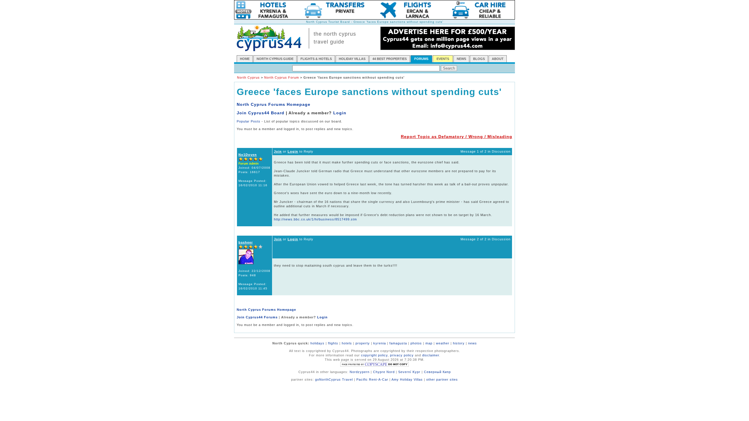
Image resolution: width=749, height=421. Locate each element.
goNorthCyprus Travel (334, 379)
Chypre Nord (384, 372)
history (459, 343)
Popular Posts (248, 121)
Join (278, 151)
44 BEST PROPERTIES (389, 59)
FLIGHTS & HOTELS (316, 59)
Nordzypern (360, 372)
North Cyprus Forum (281, 77)
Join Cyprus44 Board (260, 113)
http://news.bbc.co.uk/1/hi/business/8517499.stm (315, 219)
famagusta (398, 343)
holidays (317, 343)
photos (416, 343)
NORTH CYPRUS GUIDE (275, 59)
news (472, 343)
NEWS (461, 59)
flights (333, 343)
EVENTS (443, 59)
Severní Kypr (409, 372)
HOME (245, 59)
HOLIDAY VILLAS (352, 59)
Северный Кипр (437, 372)
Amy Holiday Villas (407, 379)
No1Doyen (247, 154)
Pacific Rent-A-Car (372, 379)
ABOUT (498, 59)
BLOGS (479, 59)
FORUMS (421, 59)
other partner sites (442, 379)
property (362, 343)
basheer (245, 242)
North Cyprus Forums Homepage (273, 104)
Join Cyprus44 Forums (257, 317)
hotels (347, 343)
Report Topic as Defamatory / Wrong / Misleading (456, 136)
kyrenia (379, 343)
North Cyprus (248, 77)
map (428, 343)
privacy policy (402, 355)
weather (442, 343)
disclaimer (430, 355)
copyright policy (374, 355)
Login (339, 113)
